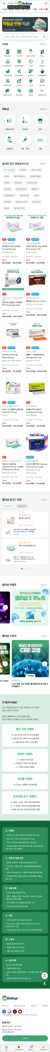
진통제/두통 (24, 195)
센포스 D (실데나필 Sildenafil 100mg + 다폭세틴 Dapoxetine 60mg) (12, 467)
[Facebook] (4, 1012)
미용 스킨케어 (36, 170)
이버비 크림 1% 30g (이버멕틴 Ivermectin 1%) (36, 247)
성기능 (6, 176)
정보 (23, 9)
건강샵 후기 (8, 506)
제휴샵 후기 (22, 506)
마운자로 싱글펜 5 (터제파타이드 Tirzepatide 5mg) (12, 303)
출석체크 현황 (12, 3)
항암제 (6, 208)
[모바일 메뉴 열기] (3, 3)
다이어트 (23, 170)
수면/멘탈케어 (9, 195)
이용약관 (34, 1006)
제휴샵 (11, 9)
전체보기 (43, 44)
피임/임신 (18, 183)
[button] (19, 568)
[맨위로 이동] (44, 983)
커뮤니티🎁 (43, 9)
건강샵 (4, 9)
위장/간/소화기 (21, 202)
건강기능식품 (32, 183)
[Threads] (15, 1012)
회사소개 (5, 1006)
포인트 (17, 9)
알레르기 (35, 189)
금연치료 (7, 202)
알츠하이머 (37, 202)
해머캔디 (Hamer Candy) (36, 301)
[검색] (46, 3)
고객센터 (45, 1006)
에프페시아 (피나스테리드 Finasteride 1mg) (11, 247)
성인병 (36, 195)
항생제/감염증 (35, 176)
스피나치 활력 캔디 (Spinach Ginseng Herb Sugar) (36, 465)
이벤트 (35, 9)
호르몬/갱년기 (21, 189)
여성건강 (7, 189)
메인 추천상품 (9, 170)
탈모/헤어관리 (19, 176)
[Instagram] (9, 1012)
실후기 (28, 9)
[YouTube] (20, 1012)
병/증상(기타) (19, 208)
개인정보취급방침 (19, 1006)
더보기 (43, 500)
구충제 (6, 183)
